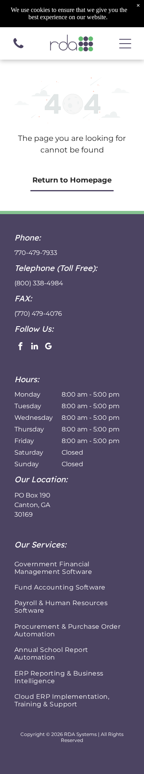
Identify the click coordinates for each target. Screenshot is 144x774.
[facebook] (20, 347)
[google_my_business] (48, 347)
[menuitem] (72, 567)
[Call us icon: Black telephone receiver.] (18, 48)
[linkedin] (34, 347)
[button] (125, 44)
